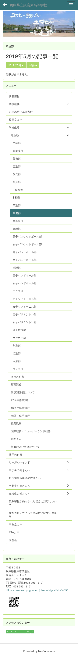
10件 (32, 65)
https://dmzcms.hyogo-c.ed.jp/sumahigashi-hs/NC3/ (37, 590)
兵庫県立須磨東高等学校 (28, 4)
